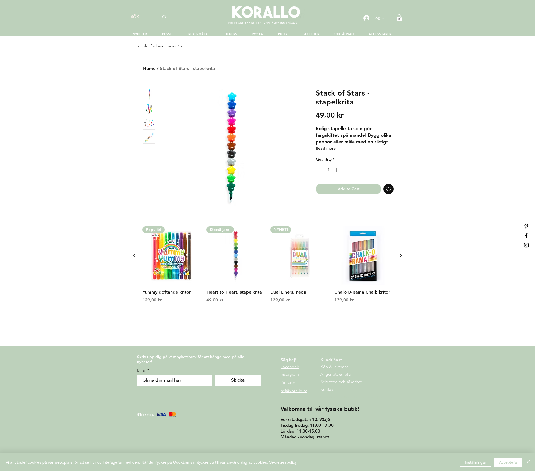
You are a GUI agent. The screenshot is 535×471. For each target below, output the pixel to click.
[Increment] (337, 170)
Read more (326, 148)
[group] (267, 268)
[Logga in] (365, 18)
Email (141, 370)
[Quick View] (363, 255)
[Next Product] (400, 255)
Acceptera (508, 462)
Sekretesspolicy (283, 462)
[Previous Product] (134, 255)
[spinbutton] (329, 170)
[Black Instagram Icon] (526, 245)
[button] (399, 17)
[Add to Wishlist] (388, 189)
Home (149, 68)
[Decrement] (320, 170)
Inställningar (475, 462)
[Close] (528, 462)
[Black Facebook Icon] (526, 236)
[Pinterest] (526, 226)
